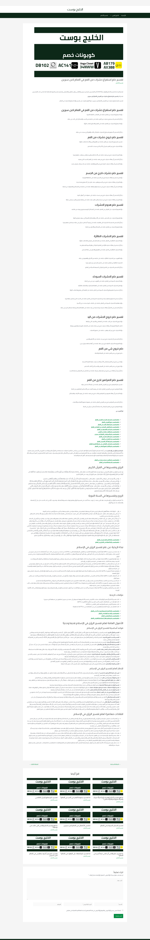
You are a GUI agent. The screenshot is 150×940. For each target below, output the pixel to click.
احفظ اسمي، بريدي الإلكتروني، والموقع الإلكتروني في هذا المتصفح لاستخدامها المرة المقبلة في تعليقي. (93, 910)
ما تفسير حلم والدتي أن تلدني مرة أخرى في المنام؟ (108, 854)
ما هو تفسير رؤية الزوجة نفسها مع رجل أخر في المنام (105, 611)
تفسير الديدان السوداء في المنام (111, 825)
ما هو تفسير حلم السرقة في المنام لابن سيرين (107, 434)
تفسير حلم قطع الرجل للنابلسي (46, 797)
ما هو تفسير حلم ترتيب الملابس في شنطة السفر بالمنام (104, 444)
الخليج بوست (75, 9)
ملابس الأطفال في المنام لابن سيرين (77, 825)
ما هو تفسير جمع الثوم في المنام (110, 422)
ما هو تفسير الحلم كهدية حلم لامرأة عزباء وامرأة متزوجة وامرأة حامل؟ (108, 798)
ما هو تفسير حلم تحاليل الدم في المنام (109, 436)
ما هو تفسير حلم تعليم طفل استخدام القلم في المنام (105, 618)
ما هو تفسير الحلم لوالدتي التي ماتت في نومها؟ (43, 826)
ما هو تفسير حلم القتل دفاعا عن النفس (108, 432)
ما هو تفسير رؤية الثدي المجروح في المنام (108, 539)
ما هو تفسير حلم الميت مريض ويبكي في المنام (107, 460)
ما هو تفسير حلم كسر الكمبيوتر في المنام (108, 429)
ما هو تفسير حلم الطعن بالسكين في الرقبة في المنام (105, 427)
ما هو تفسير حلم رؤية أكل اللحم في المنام (108, 441)
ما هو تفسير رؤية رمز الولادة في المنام (109, 613)
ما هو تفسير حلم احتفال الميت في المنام (108, 424)
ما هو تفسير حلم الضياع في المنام (110, 616)
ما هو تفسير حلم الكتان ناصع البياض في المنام (107, 446)
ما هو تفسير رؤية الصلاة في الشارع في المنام (107, 542)
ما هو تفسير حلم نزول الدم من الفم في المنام (107, 419)
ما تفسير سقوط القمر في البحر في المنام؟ (75, 797)
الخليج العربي (115, 15)
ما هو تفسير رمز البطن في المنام (110, 439)
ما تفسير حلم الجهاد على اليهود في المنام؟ (75, 853)
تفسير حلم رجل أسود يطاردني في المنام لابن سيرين (43, 854)
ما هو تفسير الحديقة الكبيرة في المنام (109, 462)
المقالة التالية (34, 764)
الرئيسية (123, 15)
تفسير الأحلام (104, 15)
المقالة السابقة (115, 764)
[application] (111, 15)
